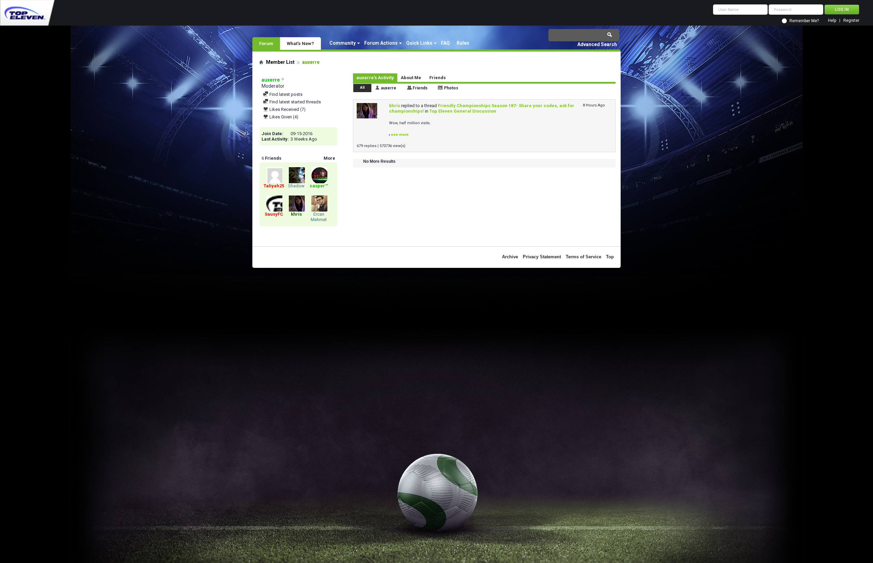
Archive (510, 256)
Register (851, 21)
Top (610, 256)
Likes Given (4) (283, 116)
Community (342, 43)
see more (400, 134)
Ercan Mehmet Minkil (319, 220)
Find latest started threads (294, 101)
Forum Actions (381, 43)
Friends (437, 77)
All (362, 87)
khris (394, 105)
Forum (266, 43)
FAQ (445, 43)
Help (832, 21)
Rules (463, 43)
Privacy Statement (542, 256)
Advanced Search (597, 44)
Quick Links (419, 43)
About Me (411, 77)
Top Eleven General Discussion (462, 111)
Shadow (296, 185)
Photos (451, 88)
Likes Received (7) (287, 109)
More (329, 158)
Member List (280, 62)
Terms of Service (583, 256)
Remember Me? (804, 20)
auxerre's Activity (375, 77)
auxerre (388, 88)
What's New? (300, 43)
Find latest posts (285, 94)
